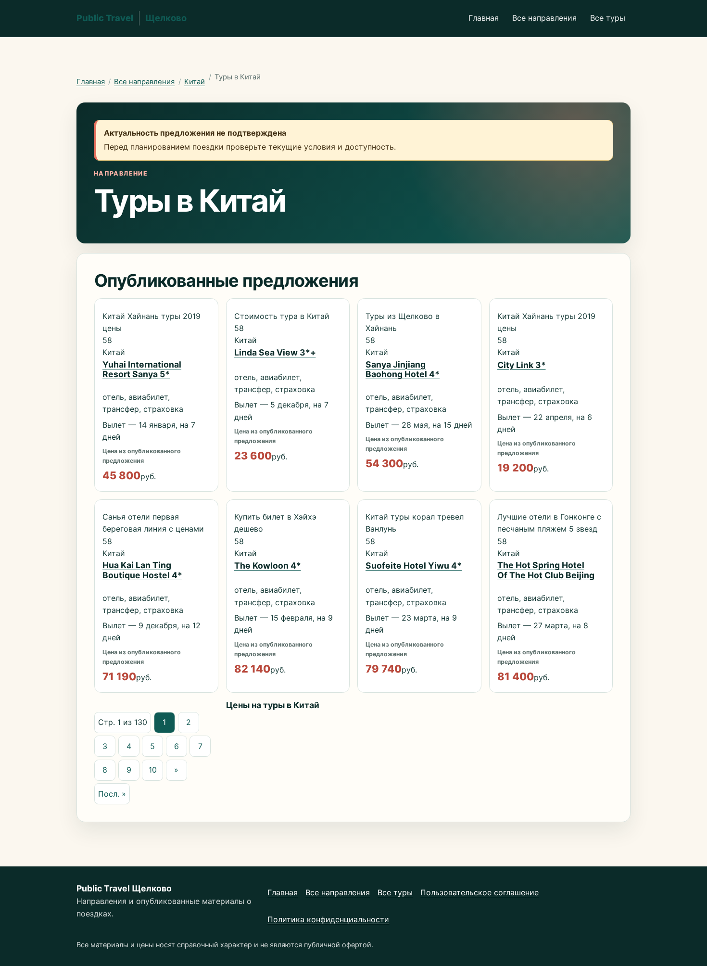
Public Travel (131, 18)
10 (153, 770)
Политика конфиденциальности (328, 919)
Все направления (544, 18)
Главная (483, 18)
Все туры (607, 18)
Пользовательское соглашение (479, 892)
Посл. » (112, 794)
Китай (194, 81)
